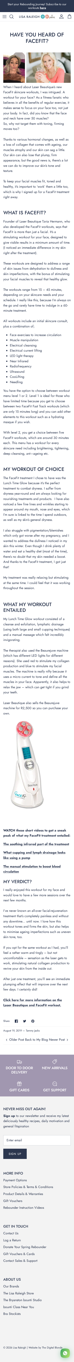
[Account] (60, 16)
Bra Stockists (12, 1313)
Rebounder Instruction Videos (23, 1207)
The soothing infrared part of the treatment (36, 844)
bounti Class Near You (18, 1307)
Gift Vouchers (12, 1200)
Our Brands (11, 1286)
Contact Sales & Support (20, 1260)
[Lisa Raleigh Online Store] (37, 16)
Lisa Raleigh (19, 1348)
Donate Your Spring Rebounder (24, 1247)
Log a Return (12, 1240)
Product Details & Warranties (23, 1194)
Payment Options (15, 1180)
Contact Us (10, 1233)
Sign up (15, 1154)
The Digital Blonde (52, 1348)
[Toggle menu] (4, 16)
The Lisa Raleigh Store (18, 1293)
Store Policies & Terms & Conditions (28, 1187)
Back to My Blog (36, 1039)
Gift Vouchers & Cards (19, 1254)
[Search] (13, 16)
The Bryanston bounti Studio (22, 1300)
